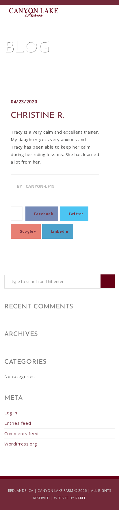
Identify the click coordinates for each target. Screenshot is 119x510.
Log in (10, 413)
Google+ (27, 231)
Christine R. (37, 116)
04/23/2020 (24, 101)
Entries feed (17, 423)
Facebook (43, 213)
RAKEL (80, 498)
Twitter (75, 213)
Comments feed (21, 433)
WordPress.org (20, 444)
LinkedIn (59, 231)
